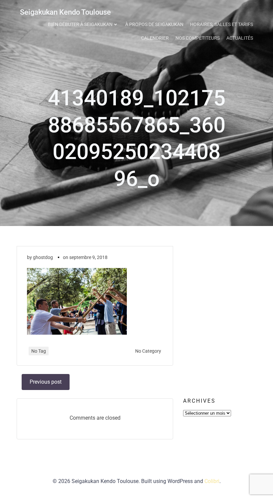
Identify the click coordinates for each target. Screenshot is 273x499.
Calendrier (155, 38)
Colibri (211, 481)
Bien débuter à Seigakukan (80, 24)
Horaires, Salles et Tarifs (221, 24)
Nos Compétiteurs (197, 38)
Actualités (239, 38)
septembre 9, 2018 (88, 257)
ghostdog (43, 257)
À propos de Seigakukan (154, 24)
